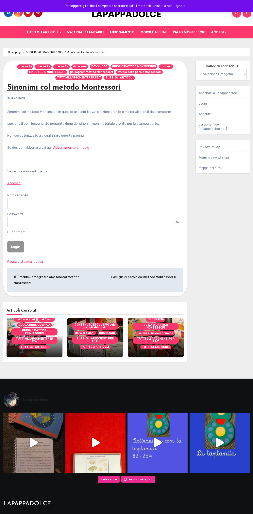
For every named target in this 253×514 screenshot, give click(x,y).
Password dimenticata (25, 262)
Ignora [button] (180, 6)
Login (203, 103)
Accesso (14, 183)
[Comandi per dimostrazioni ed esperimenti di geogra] (95, 443)
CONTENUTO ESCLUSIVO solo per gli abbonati (95, 326)
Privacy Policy (209, 147)
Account (205, 114)
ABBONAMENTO (122, 32)
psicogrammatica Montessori (91, 72)
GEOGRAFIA (156, 319)
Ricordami (18, 232)
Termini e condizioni (214, 157)
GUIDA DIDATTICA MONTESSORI (134, 66)
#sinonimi (18, 98)
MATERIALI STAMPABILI (85, 32)
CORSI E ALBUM (153, 32)
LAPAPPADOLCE (126, 14)
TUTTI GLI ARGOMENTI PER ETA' (79, 77)
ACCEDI (218, 32)
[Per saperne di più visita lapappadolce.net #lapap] (157, 443)
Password (15, 214)
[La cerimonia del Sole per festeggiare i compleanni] (33, 443)
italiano (166, 66)
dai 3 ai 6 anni (25, 319)
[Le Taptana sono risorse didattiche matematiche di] (220, 443)
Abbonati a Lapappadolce (218, 93)
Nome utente (17, 195)
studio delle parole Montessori (139, 72)
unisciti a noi (161, 6)
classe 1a (25, 66)
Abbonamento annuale (71, 147)
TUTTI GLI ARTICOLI (42, 32)
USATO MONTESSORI (188, 32)
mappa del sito (210, 168)
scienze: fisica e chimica (155, 333)
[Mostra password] (177, 222)
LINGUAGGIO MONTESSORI (47, 72)
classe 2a (43, 66)
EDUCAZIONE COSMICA (34, 325)
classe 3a (61, 66)
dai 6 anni (80, 66)
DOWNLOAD (99, 66)
